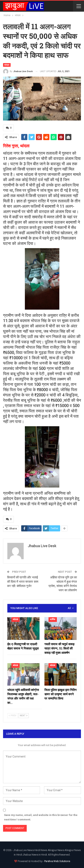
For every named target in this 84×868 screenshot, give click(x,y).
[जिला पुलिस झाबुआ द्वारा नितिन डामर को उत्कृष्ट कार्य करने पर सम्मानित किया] (60, 674)
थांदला (6, 65)
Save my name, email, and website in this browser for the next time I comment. (40, 817)
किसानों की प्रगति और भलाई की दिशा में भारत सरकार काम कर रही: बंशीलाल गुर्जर (22, 582)
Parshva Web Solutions (57, 861)
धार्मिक (52, 619)
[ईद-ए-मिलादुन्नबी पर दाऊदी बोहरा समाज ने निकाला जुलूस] (23, 628)
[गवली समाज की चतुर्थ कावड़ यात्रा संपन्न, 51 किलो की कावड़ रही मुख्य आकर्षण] (60, 628)
